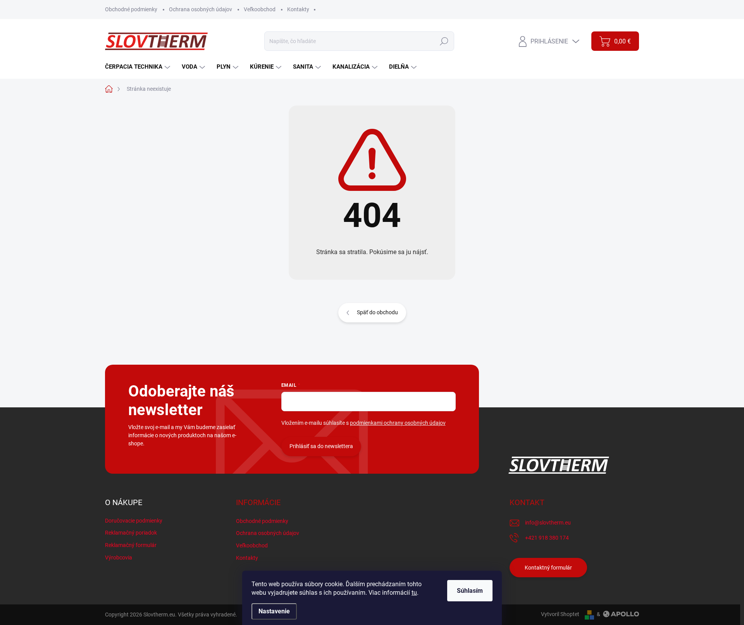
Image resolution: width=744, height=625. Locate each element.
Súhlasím (470, 590)
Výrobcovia (118, 557)
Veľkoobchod (260, 9)
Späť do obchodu (377, 312)
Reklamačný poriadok (131, 533)
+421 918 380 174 (547, 538)
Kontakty (298, 9)
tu (414, 592)
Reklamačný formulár (131, 545)
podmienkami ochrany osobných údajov (398, 423)
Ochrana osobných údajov (200, 9)
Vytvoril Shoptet (560, 614)
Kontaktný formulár (548, 567)
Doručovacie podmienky (133, 521)
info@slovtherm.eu (548, 522)
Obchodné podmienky (131, 9)
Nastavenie (274, 611)
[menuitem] (138, 66)
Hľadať (444, 41)
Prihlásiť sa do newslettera (321, 446)
